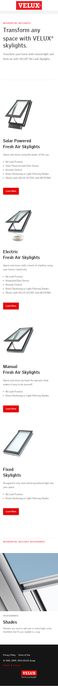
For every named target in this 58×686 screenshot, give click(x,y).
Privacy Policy (9, 655)
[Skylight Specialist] (29, 5)
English (6, 665)
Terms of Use (24, 655)
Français (16, 665)
